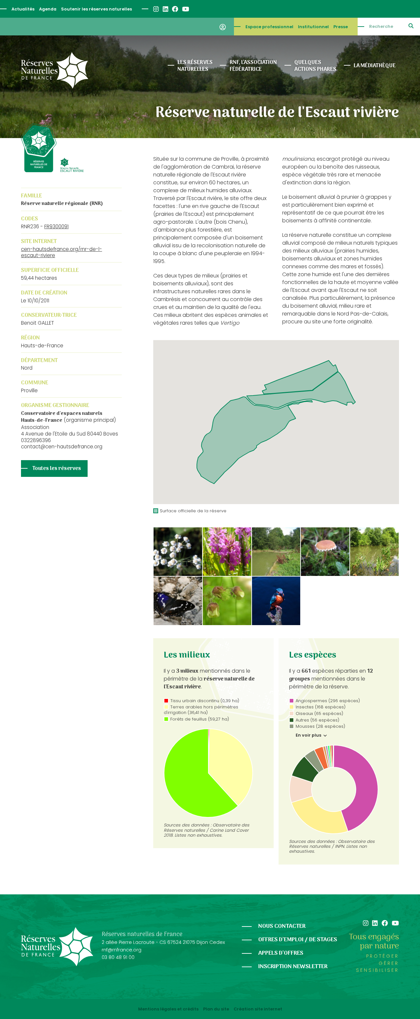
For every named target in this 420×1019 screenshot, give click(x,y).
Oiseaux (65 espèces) (319, 713)
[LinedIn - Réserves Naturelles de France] (165, 9)
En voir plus (309, 735)
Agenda (47, 9)
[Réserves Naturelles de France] (54, 70)
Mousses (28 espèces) (320, 726)
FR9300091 (56, 226)
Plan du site (216, 1009)
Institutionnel (313, 27)
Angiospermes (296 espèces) (328, 700)
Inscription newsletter (292, 966)
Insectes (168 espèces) (321, 707)
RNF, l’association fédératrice (253, 66)
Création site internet (258, 1009)
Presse (340, 27)
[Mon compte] (222, 26)
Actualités (22, 9)
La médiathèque (375, 66)
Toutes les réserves (56, 468)
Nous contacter (281, 926)
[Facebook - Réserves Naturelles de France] (174, 9)
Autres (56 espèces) (317, 720)
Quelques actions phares (315, 66)
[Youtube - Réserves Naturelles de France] (185, 9)
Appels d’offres (280, 953)
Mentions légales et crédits (168, 1009)
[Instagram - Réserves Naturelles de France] (156, 9)
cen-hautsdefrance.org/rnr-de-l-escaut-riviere (61, 252)
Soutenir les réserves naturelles (96, 9)
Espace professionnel (269, 27)
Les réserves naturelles (195, 66)
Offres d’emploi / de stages (297, 940)
